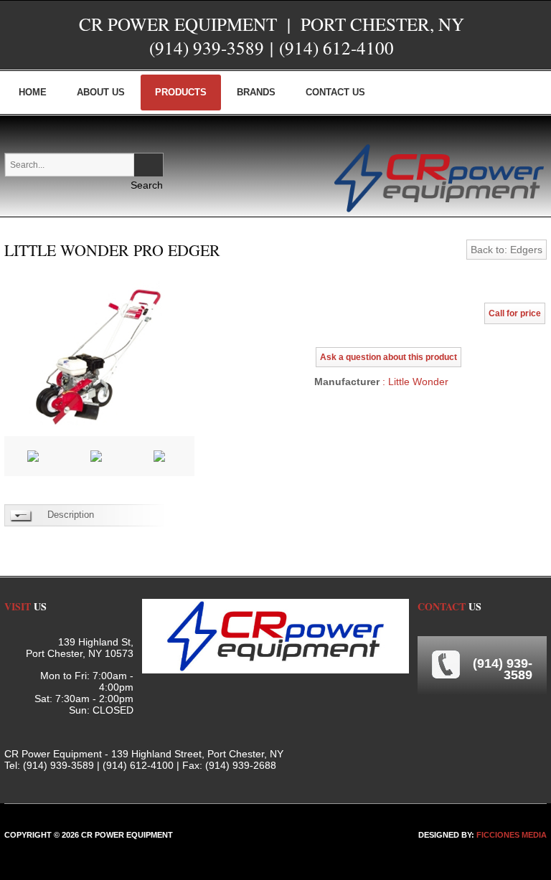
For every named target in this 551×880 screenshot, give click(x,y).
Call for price (515, 313)
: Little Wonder (414, 381)
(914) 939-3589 (206, 48)
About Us (101, 92)
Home (33, 92)
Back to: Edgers (506, 249)
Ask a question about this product (388, 357)
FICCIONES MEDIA (511, 835)
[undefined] (99, 354)
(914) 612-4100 (336, 48)
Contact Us (335, 92)
